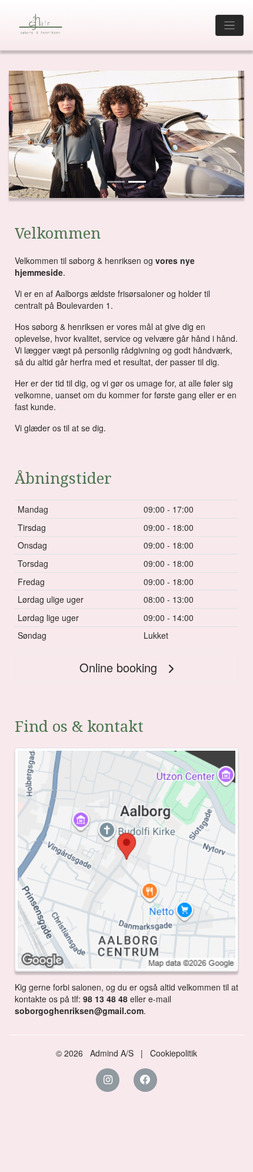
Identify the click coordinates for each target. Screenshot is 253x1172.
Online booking (120, 667)
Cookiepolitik (173, 1053)
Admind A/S (112, 1053)
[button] (26, 134)
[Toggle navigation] (229, 25)
